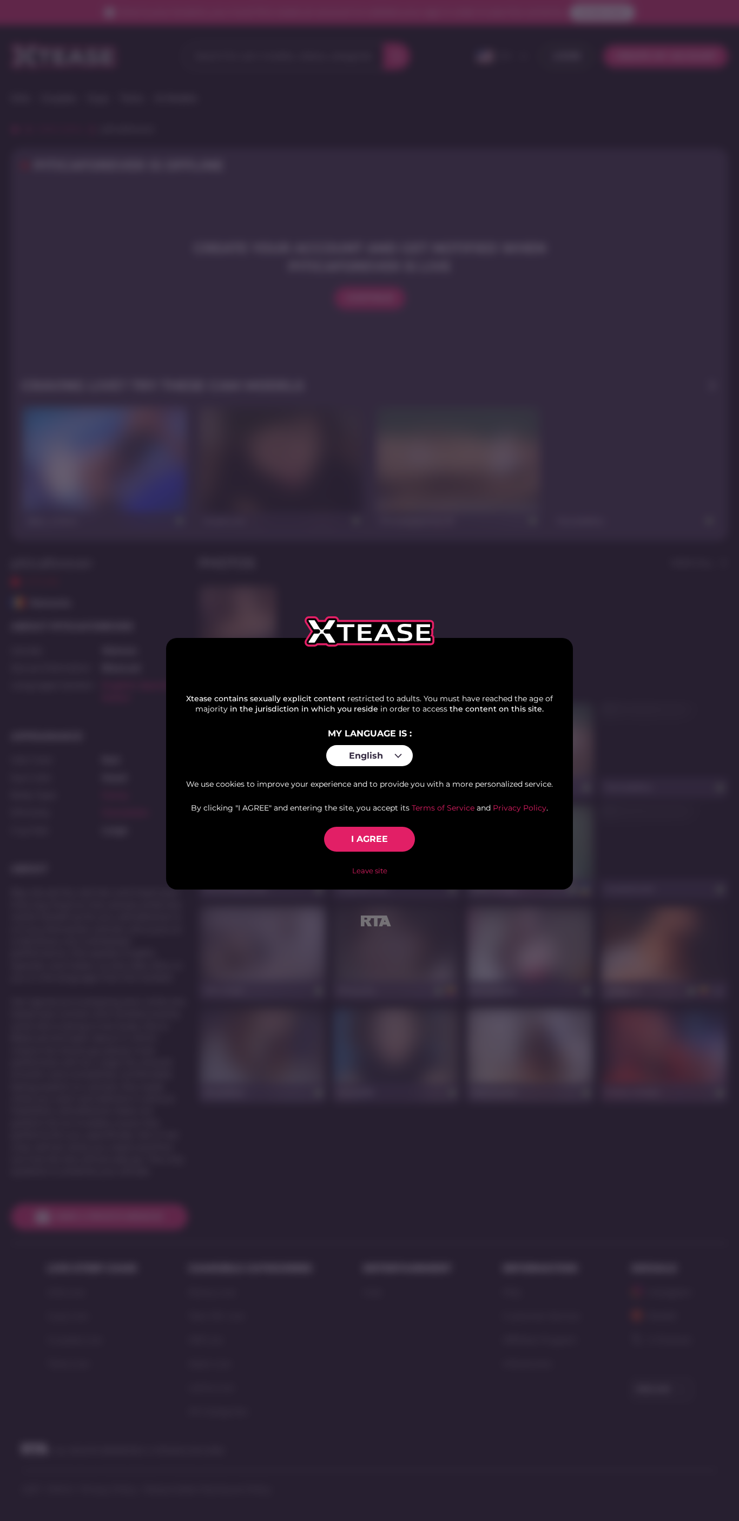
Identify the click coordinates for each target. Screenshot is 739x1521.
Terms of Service (443, 808)
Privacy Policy (519, 808)
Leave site (369, 870)
